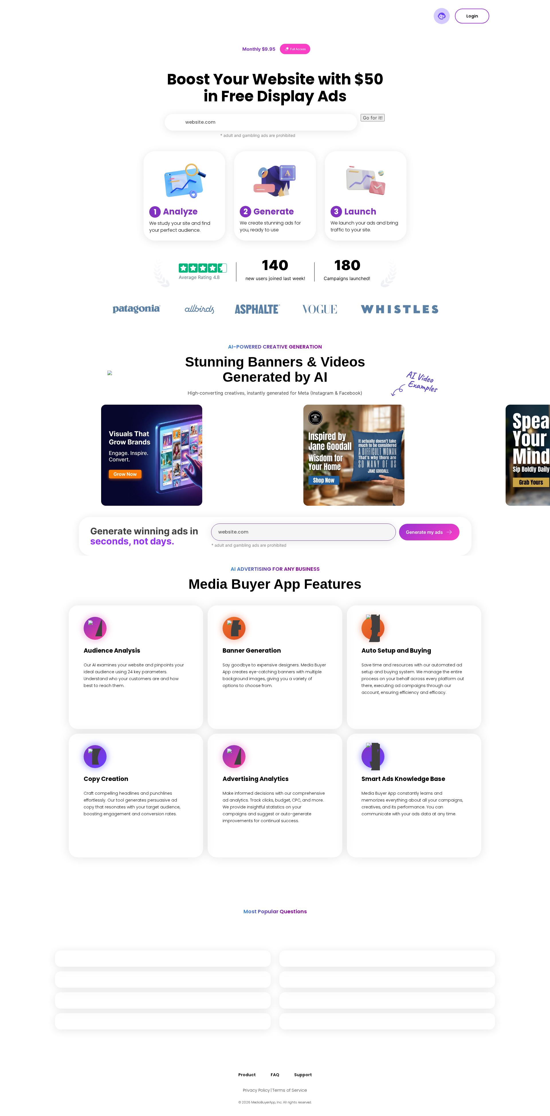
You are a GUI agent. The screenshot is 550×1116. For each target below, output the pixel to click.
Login (472, 16)
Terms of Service (289, 1090)
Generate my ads (424, 532)
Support (303, 1075)
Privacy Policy (256, 1090)
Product (247, 1075)
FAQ (275, 1075)
